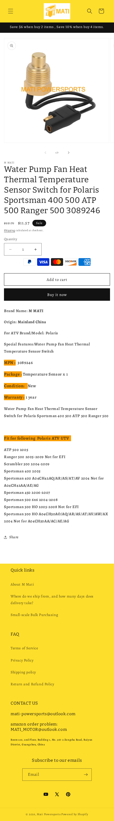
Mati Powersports (48, 814)
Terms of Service (24, 648)
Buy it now (57, 294)
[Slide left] (45, 152)
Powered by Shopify (74, 814)
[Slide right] (68, 152)
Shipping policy (23, 672)
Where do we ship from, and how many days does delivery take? (52, 599)
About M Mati (22, 584)
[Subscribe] (85, 774)
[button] (10, 11)
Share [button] (14, 537)
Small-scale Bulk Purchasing (34, 614)
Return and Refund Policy (32, 684)
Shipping (9, 230)
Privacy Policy (22, 660)
